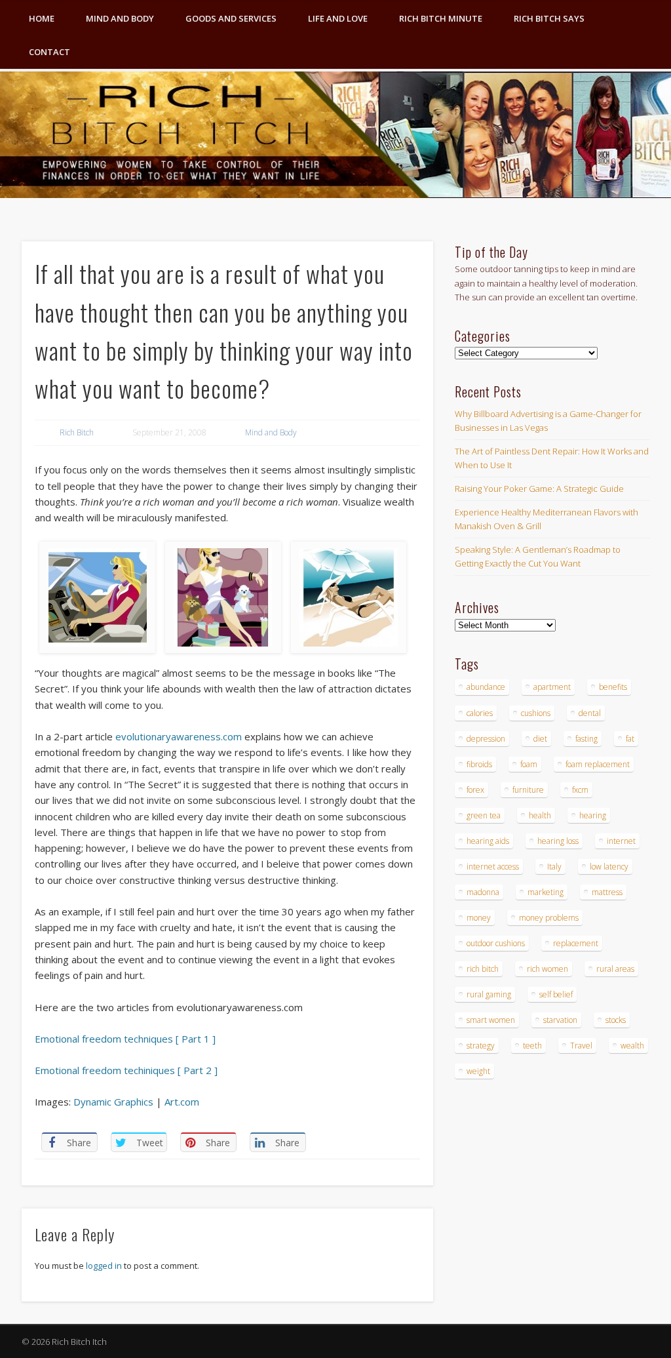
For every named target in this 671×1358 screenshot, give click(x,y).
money (479, 917)
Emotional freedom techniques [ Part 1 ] (125, 1038)
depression (486, 738)
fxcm (580, 789)
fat (630, 738)
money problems (549, 917)
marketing (545, 892)
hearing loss (558, 841)
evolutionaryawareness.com (178, 736)
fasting (586, 738)
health (540, 815)
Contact (49, 52)
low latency (609, 866)
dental (590, 713)
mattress (607, 892)
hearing (592, 815)
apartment (552, 686)
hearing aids (488, 841)
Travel (581, 1045)
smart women (491, 1020)
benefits (613, 686)
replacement (575, 943)
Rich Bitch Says (549, 18)
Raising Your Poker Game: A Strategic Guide (539, 488)
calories (480, 713)
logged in (104, 1265)
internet (621, 841)
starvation (560, 1020)
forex (475, 789)
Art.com (181, 1101)
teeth (532, 1045)
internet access (493, 866)
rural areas (615, 968)
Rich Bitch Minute (440, 18)
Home (41, 18)
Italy (554, 866)
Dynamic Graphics (113, 1101)
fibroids (479, 764)
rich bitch (483, 968)
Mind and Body (120, 18)
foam (528, 764)
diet (540, 738)
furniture (528, 789)
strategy (481, 1045)
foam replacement (598, 764)
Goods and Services (231, 18)
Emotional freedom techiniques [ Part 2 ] (126, 1070)
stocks (615, 1020)
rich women (547, 968)
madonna (483, 892)
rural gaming (489, 994)
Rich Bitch (77, 432)
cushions (535, 713)
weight (478, 1071)
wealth (632, 1045)
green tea (484, 815)
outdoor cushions (496, 943)
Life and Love (338, 18)
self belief (556, 994)
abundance (486, 686)
